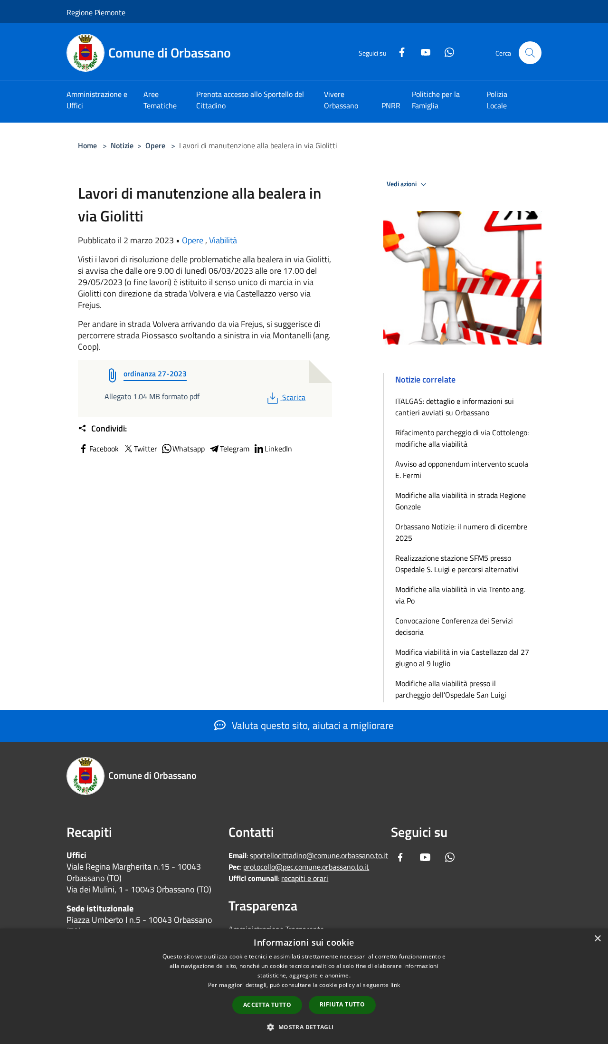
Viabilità (223, 240)
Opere (155, 145)
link (395, 985)
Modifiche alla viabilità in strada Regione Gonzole (460, 500)
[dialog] (304, 986)
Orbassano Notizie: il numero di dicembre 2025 (461, 532)
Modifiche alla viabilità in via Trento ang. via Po (460, 595)
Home (87, 145)
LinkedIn (278, 448)
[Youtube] (421, 51)
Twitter (145, 448)
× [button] (597, 938)
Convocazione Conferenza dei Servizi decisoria (454, 626)
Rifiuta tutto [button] (342, 1004)
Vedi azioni (402, 184)
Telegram (234, 448)
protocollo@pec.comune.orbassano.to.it (306, 866)
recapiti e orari (304, 878)
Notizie (122, 145)
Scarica (293, 397)
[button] (303, 1027)
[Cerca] (530, 52)
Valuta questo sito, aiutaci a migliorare (311, 725)
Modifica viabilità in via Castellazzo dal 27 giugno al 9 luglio (462, 657)
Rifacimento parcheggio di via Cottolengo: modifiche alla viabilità (462, 438)
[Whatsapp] (445, 51)
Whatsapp (188, 448)
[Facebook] (398, 51)
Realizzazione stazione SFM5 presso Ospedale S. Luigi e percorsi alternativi (457, 563)
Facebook (104, 448)
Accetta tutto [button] (267, 1005)
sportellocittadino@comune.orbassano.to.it (319, 855)
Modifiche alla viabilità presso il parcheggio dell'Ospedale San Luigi (450, 689)
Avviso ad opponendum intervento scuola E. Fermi (461, 469)
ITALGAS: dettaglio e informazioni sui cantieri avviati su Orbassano (454, 406)
